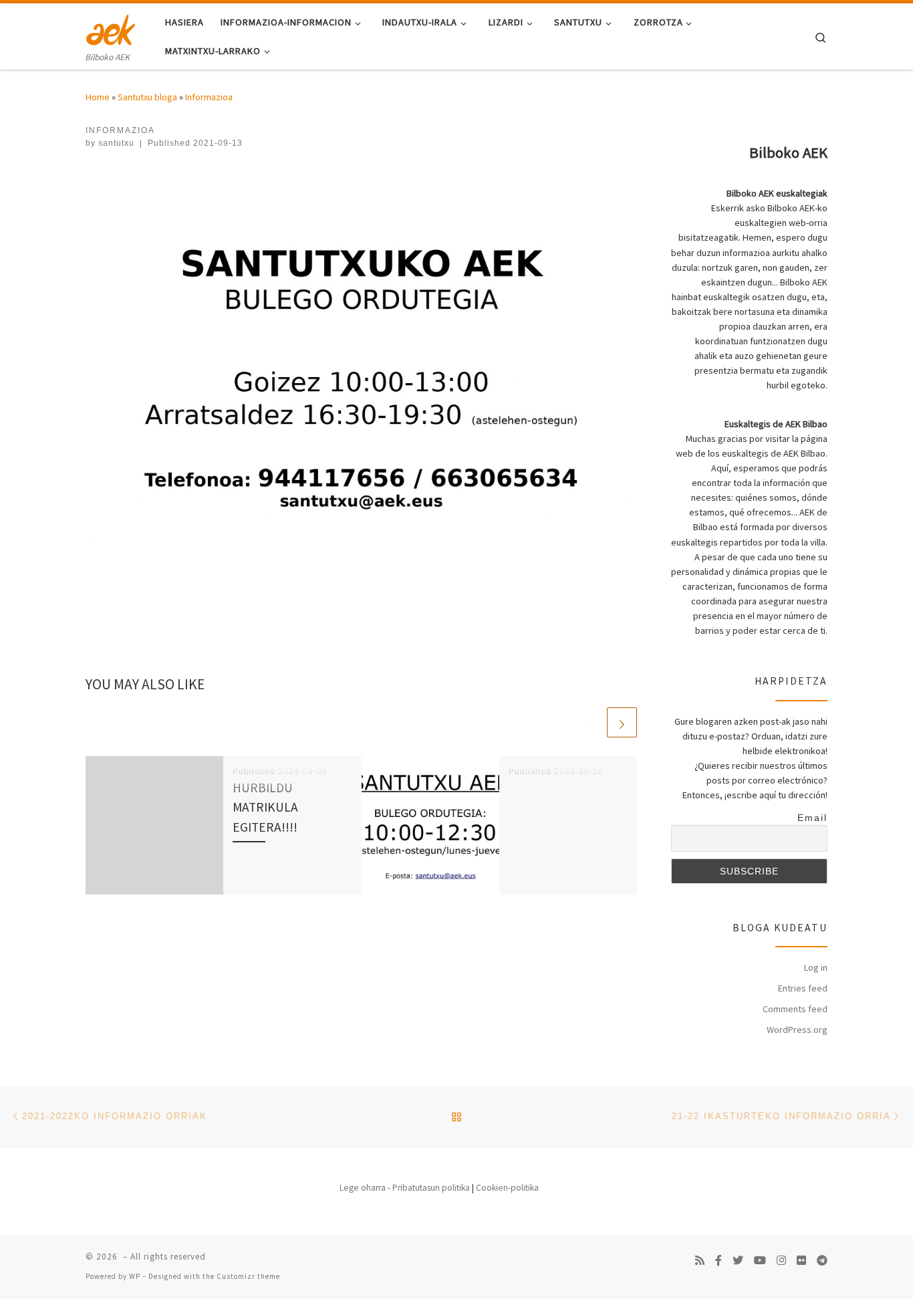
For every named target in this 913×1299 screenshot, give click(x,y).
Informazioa (209, 97)
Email (812, 817)
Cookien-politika (507, 1187)
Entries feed (802, 988)
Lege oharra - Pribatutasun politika (405, 1187)
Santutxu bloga (147, 97)
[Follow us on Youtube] (760, 1260)
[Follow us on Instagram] (781, 1260)
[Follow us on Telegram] (822, 1260)
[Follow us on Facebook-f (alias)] (718, 1260)
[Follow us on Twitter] (738, 1260)
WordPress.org (797, 1030)
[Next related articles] (622, 722)
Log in (815, 967)
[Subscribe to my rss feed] (699, 1260)
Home (98, 97)
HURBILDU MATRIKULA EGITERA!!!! (265, 807)
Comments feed (795, 1009)
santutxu (116, 143)
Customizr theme (248, 1276)
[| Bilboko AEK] (111, 28)
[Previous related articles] (590, 722)
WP (134, 1276)
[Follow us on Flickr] (801, 1260)
